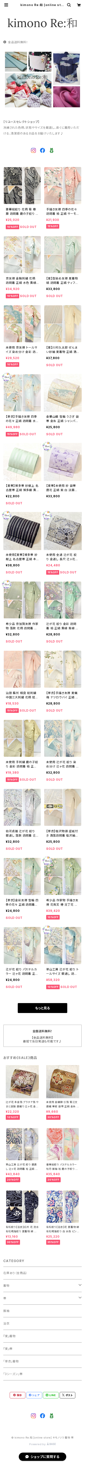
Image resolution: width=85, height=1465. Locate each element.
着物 (6, 1285)
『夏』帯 (8, 1348)
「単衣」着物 (11, 1361)
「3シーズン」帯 (12, 1374)
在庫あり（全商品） (15, 1273)
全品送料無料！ (18, 42)
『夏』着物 (9, 1336)
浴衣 (6, 1323)
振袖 (6, 1311)
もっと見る (42, 1008)
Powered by (38, 1444)
